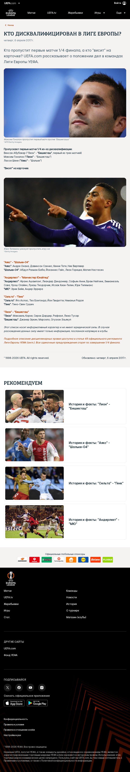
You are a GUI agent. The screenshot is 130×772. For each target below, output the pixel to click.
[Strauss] (34, 560)
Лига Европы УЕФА (11, 13)
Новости (71, 597)
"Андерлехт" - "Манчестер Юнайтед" (26, 277)
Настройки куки (12, 735)
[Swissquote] (59, 560)
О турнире (72, 610)
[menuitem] (33, 13)
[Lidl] (83, 560)
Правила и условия (14, 724)
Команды (71, 590)
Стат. (7, 617)
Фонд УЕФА (10, 655)
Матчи (8, 590)
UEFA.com (10, 648)
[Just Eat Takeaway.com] (71, 560)
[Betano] (95, 560)
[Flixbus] (108, 560)
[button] (100, 13)
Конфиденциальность (16, 719)
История (71, 604)
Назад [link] (11, 25)
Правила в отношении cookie (19, 730)
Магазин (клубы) (76, 617)
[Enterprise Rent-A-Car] (47, 560)
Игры (7, 610)
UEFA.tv (8, 597)
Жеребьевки (11, 604)
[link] (31, 13)
